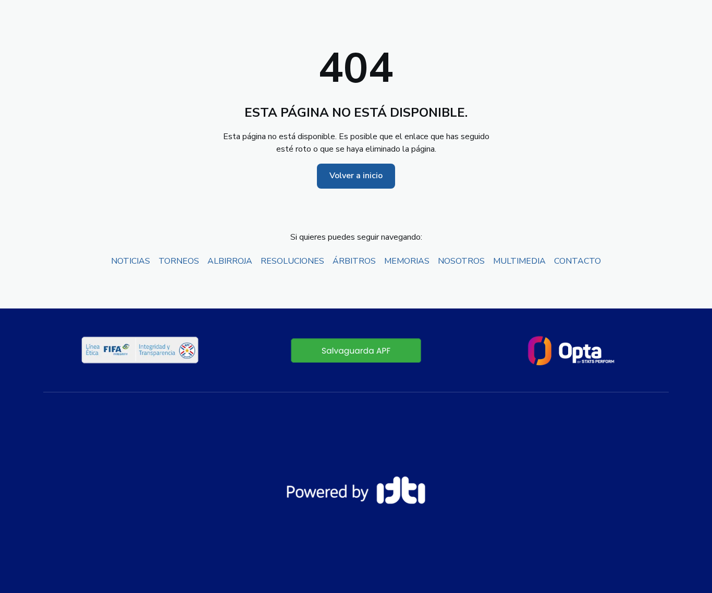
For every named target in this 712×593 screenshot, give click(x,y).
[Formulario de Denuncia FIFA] (356, 350)
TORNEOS (178, 261)
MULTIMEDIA (519, 261)
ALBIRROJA (229, 261)
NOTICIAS (130, 261)
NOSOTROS (461, 261)
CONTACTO (577, 261)
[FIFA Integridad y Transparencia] (140, 350)
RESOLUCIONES (292, 261)
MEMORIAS (406, 261)
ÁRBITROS (354, 261)
